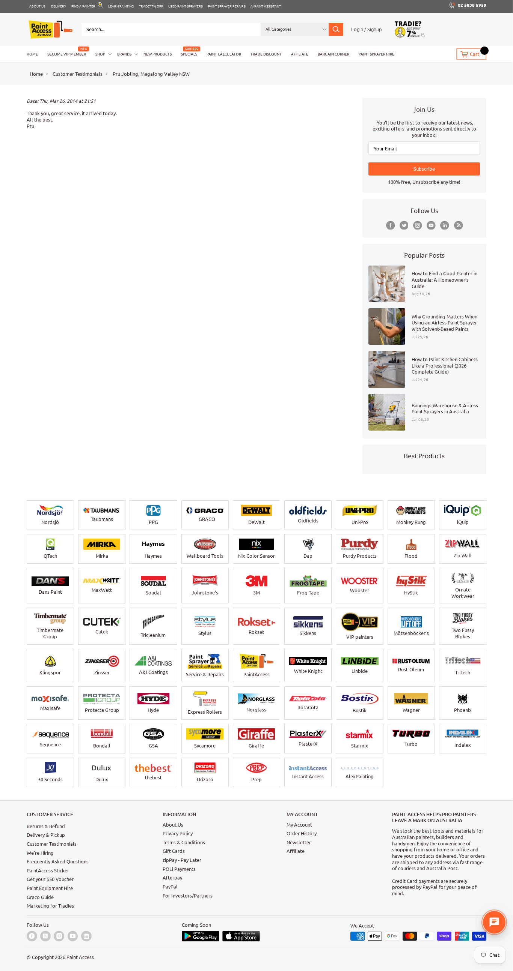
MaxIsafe (50, 708)
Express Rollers (205, 711)
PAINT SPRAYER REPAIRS (227, 6)
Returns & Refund (46, 826)
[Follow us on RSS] (458, 225)
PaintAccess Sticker (48, 870)
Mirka (102, 555)
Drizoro (205, 779)
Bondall (101, 745)
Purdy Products (360, 555)
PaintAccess (256, 674)
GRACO (207, 519)
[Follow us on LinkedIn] (444, 225)
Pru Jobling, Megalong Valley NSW (151, 74)
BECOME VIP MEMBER (66, 54)
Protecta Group (102, 710)
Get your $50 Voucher (50, 879)
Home (36, 74)
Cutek (101, 631)
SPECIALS (189, 54)
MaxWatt (102, 590)
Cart (474, 54)
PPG (153, 522)
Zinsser (102, 672)
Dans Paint (50, 591)
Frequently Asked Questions (58, 861)
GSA (153, 745)
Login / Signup (366, 29)
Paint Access (80, 957)
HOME (32, 54)
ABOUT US (37, 6)
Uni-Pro (360, 522)
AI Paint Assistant (265, 6)
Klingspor (50, 672)
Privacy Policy (178, 833)
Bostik (360, 710)
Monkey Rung (411, 522)
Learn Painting (121, 6)
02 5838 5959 (472, 5)
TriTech (462, 672)
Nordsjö (50, 522)
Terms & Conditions (184, 842)
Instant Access (308, 776)
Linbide (360, 671)
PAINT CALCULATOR (224, 54)
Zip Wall (463, 555)
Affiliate (296, 851)
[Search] (336, 29)
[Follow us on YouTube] (431, 225)
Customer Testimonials (78, 74)
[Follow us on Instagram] (417, 225)
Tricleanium (153, 635)
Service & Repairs (205, 674)
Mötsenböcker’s (411, 633)
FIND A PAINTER (83, 6)
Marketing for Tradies (50, 905)
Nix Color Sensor (256, 555)
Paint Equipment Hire (50, 888)
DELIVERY (58, 6)
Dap (307, 555)
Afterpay (172, 877)
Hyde (153, 710)
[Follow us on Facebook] (390, 225)
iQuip (463, 522)
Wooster (359, 590)
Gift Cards (174, 851)
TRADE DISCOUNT (266, 54)
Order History (302, 833)
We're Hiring (40, 852)
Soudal (153, 592)
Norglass (256, 709)
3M (256, 592)
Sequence (50, 744)
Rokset (256, 632)
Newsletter (299, 842)
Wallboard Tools (205, 555)
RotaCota (307, 707)
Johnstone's (205, 592)
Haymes (153, 555)
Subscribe (424, 168)
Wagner (411, 710)
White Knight (308, 671)
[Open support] (494, 922)
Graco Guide (40, 897)
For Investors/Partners (188, 895)
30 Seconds (50, 779)
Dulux (101, 779)
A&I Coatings (153, 672)
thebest (153, 777)
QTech (50, 555)
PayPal (170, 886)
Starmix (359, 745)
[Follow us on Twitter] (404, 225)
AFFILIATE (299, 54)
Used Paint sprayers (185, 6)
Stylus (204, 633)
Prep (256, 779)
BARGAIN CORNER (333, 54)
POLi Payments (179, 869)
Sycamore (205, 745)
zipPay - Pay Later (182, 860)
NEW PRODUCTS (157, 54)
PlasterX (308, 743)
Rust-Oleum (411, 669)
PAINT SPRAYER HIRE (376, 54)
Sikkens (308, 633)
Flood (411, 555)
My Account (299, 824)
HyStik (411, 592)
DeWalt (256, 522)
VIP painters (359, 636)
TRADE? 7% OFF (151, 6)
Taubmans (102, 519)
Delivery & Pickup (46, 834)
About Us (173, 824)
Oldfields (308, 520)
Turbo (411, 744)
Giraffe (256, 745)
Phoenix (463, 710)
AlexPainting (360, 776)
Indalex (462, 744)
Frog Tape (308, 592)
